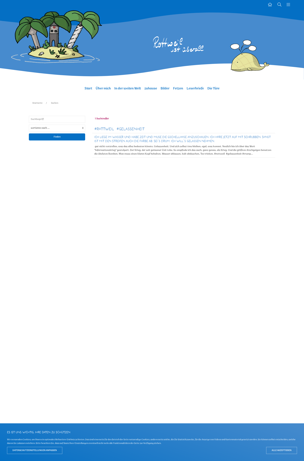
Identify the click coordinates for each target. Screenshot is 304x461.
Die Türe (213, 88)
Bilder (165, 88)
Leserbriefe (195, 88)
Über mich (103, 88)
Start (88, 88)
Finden (57, 137)
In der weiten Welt (127, 88)
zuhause (150, 88)
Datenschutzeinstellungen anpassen (34, 450)
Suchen (54, 103)
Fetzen (178, 88)
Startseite (37, 103)
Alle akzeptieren (282, 450)
